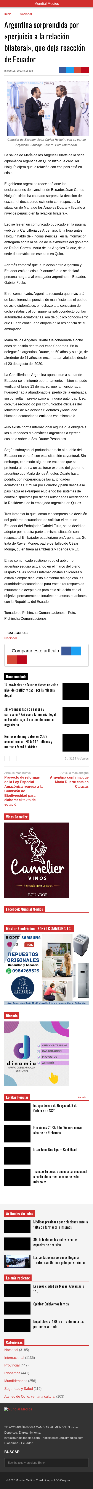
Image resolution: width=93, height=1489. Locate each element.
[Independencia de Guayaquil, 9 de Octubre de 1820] (17, 1112)
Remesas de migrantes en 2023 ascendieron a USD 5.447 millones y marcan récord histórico (28, 741)
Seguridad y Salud (18, 1389)
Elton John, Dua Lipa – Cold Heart (55, 1149)
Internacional (14, 1358)
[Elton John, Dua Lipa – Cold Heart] (17, 1156)
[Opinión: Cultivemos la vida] (17, 1308)
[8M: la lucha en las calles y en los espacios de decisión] (17, 1243)
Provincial (12, 1365)
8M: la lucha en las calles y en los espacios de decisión (55, 1242)
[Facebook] (62, 70)
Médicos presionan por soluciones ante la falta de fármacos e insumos (60, 1224)
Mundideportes (15, 1381)
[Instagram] (6, 1418)
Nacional (10, 638)
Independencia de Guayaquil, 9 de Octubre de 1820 (55, 1108)
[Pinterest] (85, 70)
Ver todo (82, 1097)
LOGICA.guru (62, 1480)
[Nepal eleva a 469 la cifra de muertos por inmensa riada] (17, 1325)
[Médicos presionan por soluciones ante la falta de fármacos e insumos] (17, 1226)
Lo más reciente (18, 1278)
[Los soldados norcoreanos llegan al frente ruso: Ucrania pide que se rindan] (17, 1261)
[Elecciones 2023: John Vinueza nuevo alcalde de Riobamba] (17, 1133)
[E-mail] (77, 70)
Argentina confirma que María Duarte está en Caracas (69, 782)
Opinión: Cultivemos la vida (51, 1304)
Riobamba (12, 1373)
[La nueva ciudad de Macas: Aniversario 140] (17, 1290)
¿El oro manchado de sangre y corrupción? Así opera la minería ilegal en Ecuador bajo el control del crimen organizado (30, 717)
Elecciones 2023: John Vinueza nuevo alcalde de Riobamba (57, 1130)
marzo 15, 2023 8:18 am (18, 70)
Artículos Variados (19, 1213)
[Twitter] (70, 70)
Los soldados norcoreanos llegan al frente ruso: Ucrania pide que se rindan (59, 1260)
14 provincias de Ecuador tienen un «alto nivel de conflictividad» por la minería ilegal (31, 690)
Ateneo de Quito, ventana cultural (29, 1396)
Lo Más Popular (17, 1097)
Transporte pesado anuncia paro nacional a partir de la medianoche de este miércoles (60, 1176)
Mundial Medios (46, 3)
